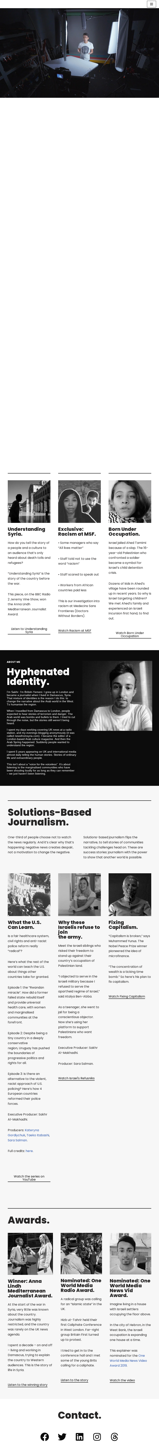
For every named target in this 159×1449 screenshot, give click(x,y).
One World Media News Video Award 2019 (128, 1360)
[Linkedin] (79, 1437)
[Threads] (114, 1437)
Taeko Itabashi (38, 1135)
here (29, 1151)
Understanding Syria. (26, 531)
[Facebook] (44, 1437)
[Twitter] (62, 1437)
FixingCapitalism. (123, 925)
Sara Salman (17, 1140)
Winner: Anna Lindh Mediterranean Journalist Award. (30, 1288)
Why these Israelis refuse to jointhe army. (79, 929)
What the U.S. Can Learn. (24, 925)
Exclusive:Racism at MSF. (77, 531)
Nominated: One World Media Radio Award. (81, 1285)
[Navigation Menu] (151, 4)
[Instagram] (97, 1437)
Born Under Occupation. (124, 531)
